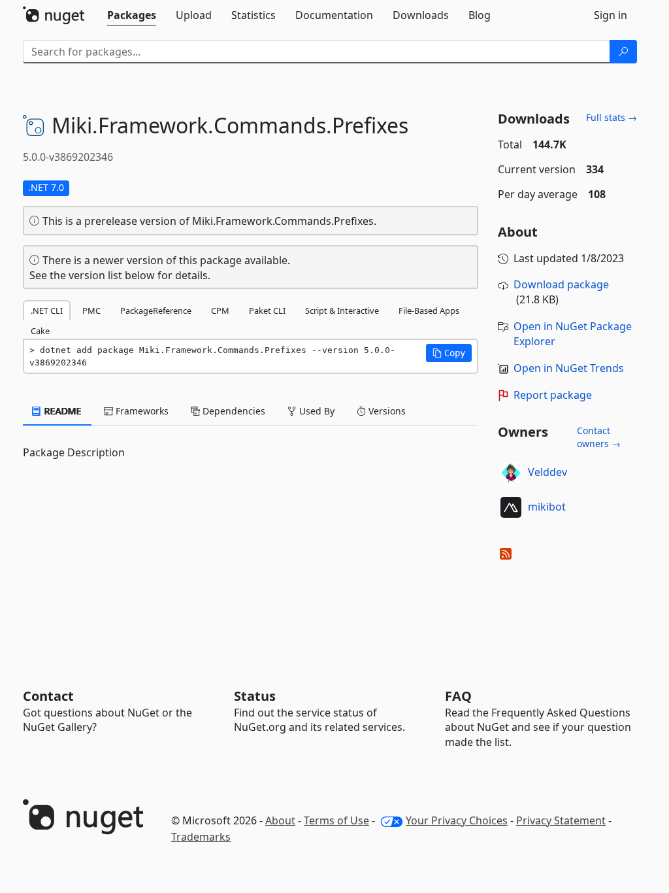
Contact (48, 696)
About (280, 820)
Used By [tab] (315, 411)
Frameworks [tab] (141, 411)
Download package (561, 284)
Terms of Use (336, 820)
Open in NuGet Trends (569, 368)
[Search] (623, 51)
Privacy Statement (561, 820)
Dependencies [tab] (232, 411)
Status (255, 696)
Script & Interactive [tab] (342, 310)
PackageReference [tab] (155, 310)
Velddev (547, 472)
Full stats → (611, 117)
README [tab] (62, 411)
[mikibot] (511, 507)
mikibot (547, 506)
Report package (553, 395)
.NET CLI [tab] (47, 310)
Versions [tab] (386, 411)
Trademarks (201, 837)
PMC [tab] (91, 310)
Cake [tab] (40, 331)
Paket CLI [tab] (267, 310)
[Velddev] (511, 472)
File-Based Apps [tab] (429, 310)
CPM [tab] (220, 310)
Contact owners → (599, 437)
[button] (449, 353)
